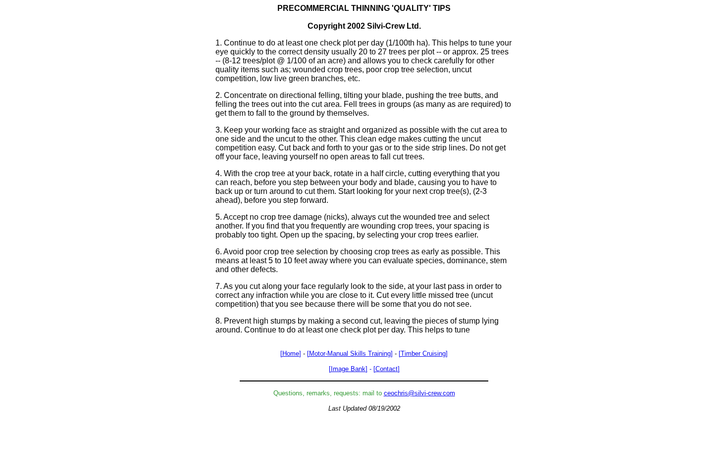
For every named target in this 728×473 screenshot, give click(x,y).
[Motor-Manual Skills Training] (350, 353)
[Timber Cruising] (423, 353)
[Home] (290, 353)
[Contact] (386, 369)
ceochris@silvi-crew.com (419, 393)
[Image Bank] (348, 369)
